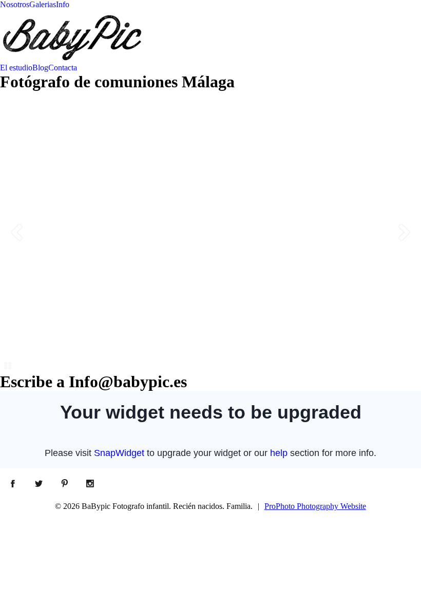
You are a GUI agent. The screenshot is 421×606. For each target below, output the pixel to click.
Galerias (42, 4)
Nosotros (14, 4)
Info (62, 4)
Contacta (62, 67)
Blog (40, 67)
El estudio (16, 67)
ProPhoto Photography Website (315, 506)
